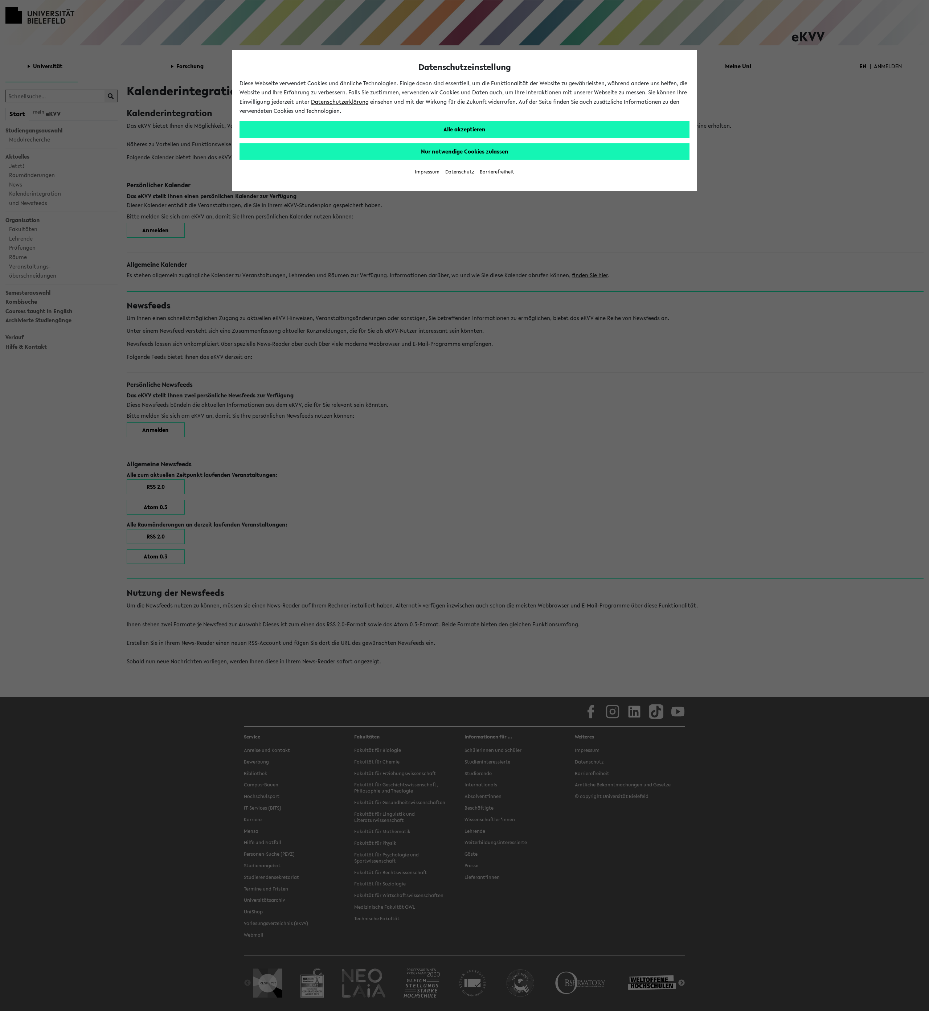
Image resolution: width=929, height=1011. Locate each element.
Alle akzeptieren (464, 129)
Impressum (427, 171)
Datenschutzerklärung (340, 102)
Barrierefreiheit (497, 171)
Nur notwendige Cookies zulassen (464, 151)
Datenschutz (459, 171)
